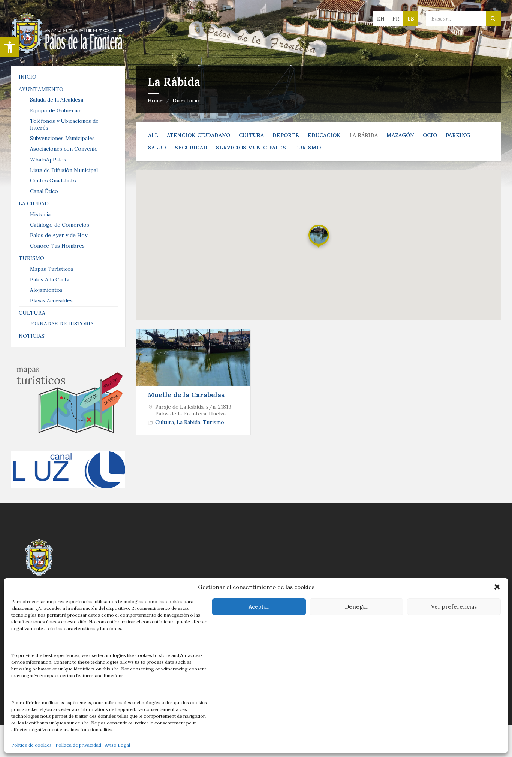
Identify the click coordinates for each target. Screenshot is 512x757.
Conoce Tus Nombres (57, 245)
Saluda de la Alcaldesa (56, 99)
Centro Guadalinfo (53, 180)
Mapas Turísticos (51, 269)
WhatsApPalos (48, 159)
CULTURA (32, 312)
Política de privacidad (78, 745)
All (153, 135)
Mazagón (400, 135)
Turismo (308, 147)
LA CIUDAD (34, 203)
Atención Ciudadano (198, 135)
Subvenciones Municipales (62, 138)
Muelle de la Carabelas (186, 394)
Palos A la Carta (49, 279)
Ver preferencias (454, 606)
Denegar (356, 606)
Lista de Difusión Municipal (64, 170)
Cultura (251, 135)
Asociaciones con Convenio (64, 148)
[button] (9, 47)
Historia (40, 214)
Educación (324, 135)
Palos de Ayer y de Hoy (58, 235)
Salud (157, 147)
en (381, 18)
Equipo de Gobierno (55, 110)
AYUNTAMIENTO (41, 89)
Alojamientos (46, 290)
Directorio (185, 100)
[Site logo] (67, 51)
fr (395, 18)
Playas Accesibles (51, 300)
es (410, 18)
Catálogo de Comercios (59, 224)
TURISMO (31, 258)
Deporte (285, 135)
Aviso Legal (117, 745)
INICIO (27, 76)
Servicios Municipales (251, 147)
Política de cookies (31, 745)
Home (155, 100)
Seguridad (191, 147)
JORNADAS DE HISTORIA (62, 323)
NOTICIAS (32, 336)
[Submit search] (493, 18)
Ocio (430, 135)
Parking (458, 135)
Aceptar (259, 606)
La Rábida (188, 422)
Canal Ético (44, 191)
